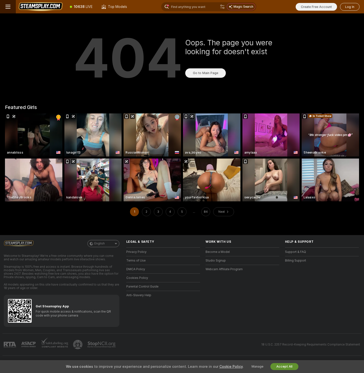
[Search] (222, 6)
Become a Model (218, 252)
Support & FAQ (295, 252)
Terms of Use (136, 260)
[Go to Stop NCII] (102, 344)
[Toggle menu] (8, 6)
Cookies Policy (137, 278)
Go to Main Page (205, 73)
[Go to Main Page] (40, 6)
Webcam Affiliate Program (224, 269)
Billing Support (295, 260)
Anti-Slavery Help (138, 295)
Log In (349, 7)
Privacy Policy (136, 252)
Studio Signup (216, 260)
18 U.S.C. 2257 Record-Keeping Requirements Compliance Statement (310, 344)
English (99, 243)
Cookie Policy (231, 367)
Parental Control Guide (142, 286)
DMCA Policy (135, 269)
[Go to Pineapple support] (78, 344)
